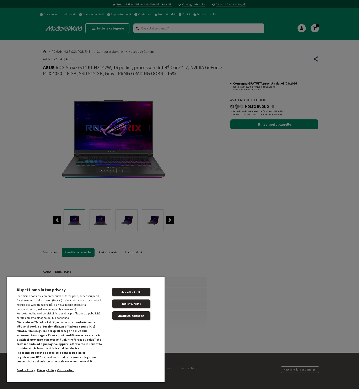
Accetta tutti (131, 292)
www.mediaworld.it (78, 361)
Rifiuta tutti (131, 304)
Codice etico (65, 370)
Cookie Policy (26, 370)
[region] (86, 329)
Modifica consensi (131, 316)
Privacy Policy (46, 370)
